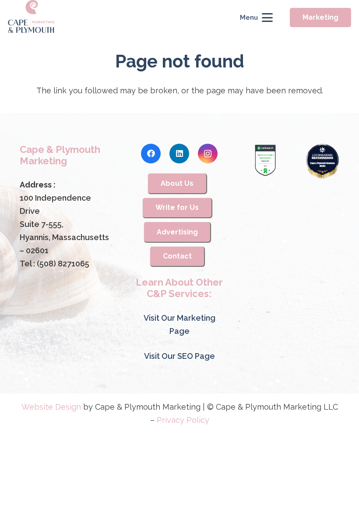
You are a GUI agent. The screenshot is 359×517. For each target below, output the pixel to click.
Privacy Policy (183, 420)
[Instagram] (208, 153)
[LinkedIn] (179, 153)
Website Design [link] (51, 406)
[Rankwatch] (265, 160)
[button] (256, 17)
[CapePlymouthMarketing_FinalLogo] (31, 17)
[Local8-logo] (322, 162)
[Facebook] (151, 153)
